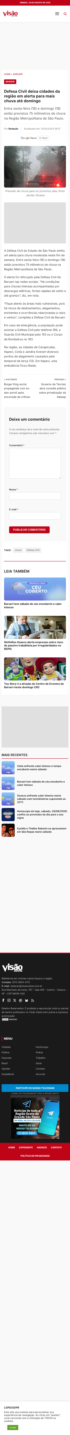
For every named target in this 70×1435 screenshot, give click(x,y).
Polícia (39, 1052)
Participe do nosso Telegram (35, 1088)
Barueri (18, 74)
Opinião (6, 1068)
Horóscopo (42, 1047)
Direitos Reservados (13, 1008)
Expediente (8, 1074)
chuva (18, 550)
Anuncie (40, 1074)
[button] (65, 13)
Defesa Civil (33, 550)
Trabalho (40, 1057)
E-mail (13, 509)
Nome (13, 489)
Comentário (16, 445)
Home (7, 74)
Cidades (6, 1047)
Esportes (7, 1057)
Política (5, 1052)
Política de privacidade (35, 1156)
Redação (13, 128)
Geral (39, 1063)
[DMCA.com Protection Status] (35, 1019)
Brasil (4, 1063)
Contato (40, 1068)
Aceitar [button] (12, 1427)
